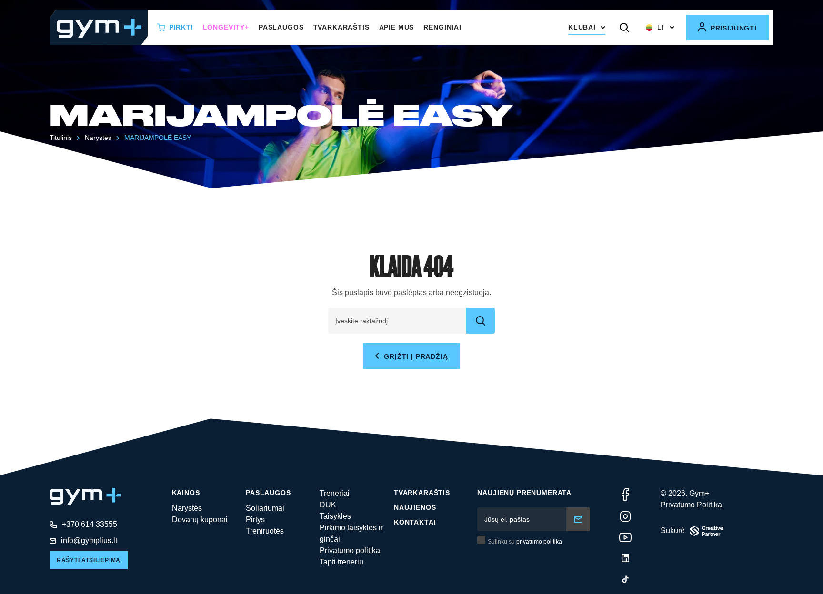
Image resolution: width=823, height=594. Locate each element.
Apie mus (396, 27)
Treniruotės (265, 531)
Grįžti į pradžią (414, 356)
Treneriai (335, 493)
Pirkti (181, 27)
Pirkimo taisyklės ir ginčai (351, 533)
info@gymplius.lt (89, 540)
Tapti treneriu (341, 562)
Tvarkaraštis (341, 27)
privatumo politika (539, 541)
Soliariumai (265, 508)
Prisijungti (732, 28)
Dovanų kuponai (200, 519)
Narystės (187, 508)
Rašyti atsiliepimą (88, 560)
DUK (328, 505)
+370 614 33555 (89, 524)
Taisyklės (335, 516)
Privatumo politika (350, 550)
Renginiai (442, 27)
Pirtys (255, 519)
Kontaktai (415, 522)
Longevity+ (226, 27)
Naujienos (415, 507)
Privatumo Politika (691, 505)
